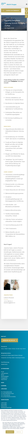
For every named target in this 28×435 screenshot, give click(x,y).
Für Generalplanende (6, 392)
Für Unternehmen (5, 395)
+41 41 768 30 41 (8, 301)
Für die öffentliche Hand (7, 393)
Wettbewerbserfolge (6, 407)
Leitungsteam (4, 373)
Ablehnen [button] (18, 432)
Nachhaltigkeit (4, 376)
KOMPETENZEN (5, 399)
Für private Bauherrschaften (8, 396)
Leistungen (4, 403)
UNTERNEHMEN (5, 368)
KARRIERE (3, 385)
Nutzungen (4, 404)
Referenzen (4, 406)
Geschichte (4, 379)
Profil (2, 371)
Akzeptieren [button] (10, 432)
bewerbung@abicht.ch (9, 302)
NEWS (2, 382)
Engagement (4, 378)
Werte (2, 375)
